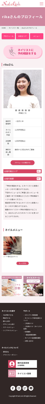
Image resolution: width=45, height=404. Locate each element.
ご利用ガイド (29, 323)
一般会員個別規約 (30, 335)
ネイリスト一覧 (14, 28)
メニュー (36, 36)
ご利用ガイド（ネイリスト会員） (32, 327)
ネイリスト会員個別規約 (33, 338)
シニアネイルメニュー (10, 330)
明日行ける (6, 318)
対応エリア (22, 36)
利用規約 (27, 332)
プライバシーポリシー (10, 355)
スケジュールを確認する (22, 163)
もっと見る (22, 263)
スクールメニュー (9, 327)
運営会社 (6, 352)
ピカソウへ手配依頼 (31, 315)
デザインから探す (9, 324)
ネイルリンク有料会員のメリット (32, 319)
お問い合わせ (29, 341)
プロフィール (8, 36)
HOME (4, 28)
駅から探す (6, 321)
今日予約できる (8, 315)
